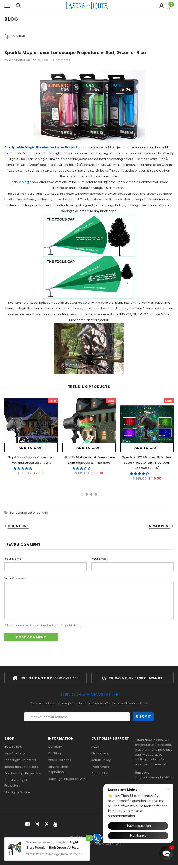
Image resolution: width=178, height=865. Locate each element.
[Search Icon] (18, 5)
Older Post (18, 526)
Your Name (12, 558)
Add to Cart (31, 447)
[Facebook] (27, 824)
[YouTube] (54, 824)
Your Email (99, 558)
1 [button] (82, 494)
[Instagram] (36, 824)
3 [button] (91, 494)
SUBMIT (143, 717)
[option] (31, 438)
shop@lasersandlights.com (155, 777)
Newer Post (160, 526)
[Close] (89, 838)
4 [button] (96, 494)
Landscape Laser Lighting (29, 512)
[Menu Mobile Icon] (7, 6)
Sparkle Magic (20, 182)
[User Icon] (161, 5)
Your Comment (16, 578)
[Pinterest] (45, 824)
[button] (23, 468)
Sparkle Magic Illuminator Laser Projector (46, 147)
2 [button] (87, 494)
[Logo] (87, 5)
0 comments (60, 60)
